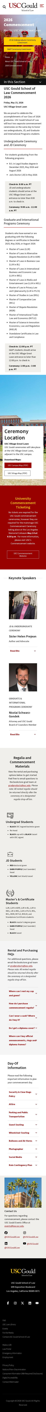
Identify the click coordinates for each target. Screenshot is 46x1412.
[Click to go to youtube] (37, 1303)
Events (5, 1328)
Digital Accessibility (10, 1377)
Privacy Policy (8, 1365)
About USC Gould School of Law (17, 61)
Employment (8, 1357)
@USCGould (32, 1243)
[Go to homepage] (23, 1272)
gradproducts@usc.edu (19, 785)
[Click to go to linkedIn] (30, 1303)
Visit (4, 1320)
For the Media (8, 1332)
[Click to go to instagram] (15, 1303)
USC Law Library (9, 1324)
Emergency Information (12, 1353)
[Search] (4, 7)
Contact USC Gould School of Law (16, 1336)
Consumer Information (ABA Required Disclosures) (23, 1373)
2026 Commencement (13, 65)
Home (7, 57)
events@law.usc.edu (14, 1226)
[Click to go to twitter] (22, 1303)
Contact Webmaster (11, 1382)
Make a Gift (7, 1345)
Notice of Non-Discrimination (14, 1369)
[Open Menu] (41, 6)
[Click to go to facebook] (8, 1303)
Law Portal (7, 1349)
